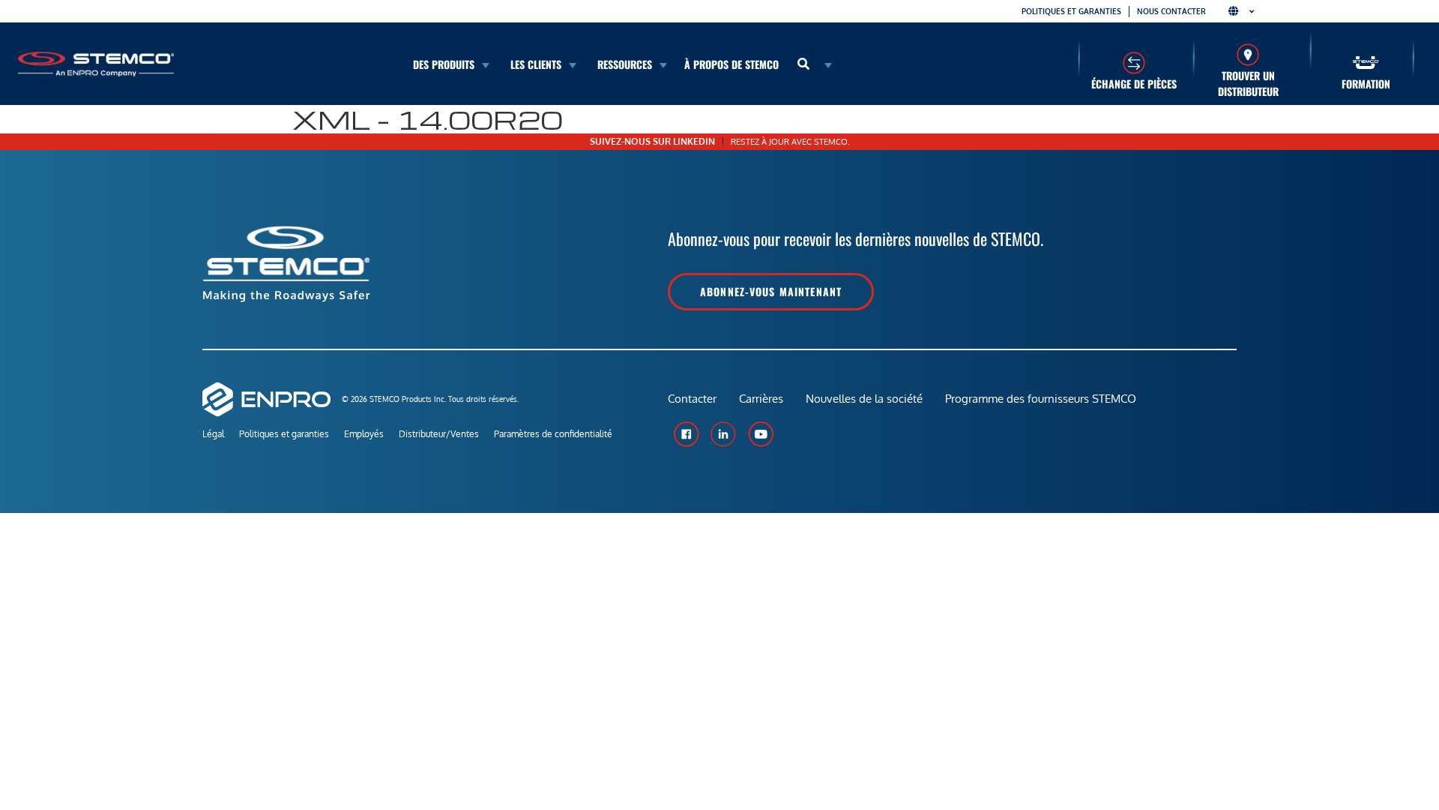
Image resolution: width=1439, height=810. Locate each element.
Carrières (761, 399)
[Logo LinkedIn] (723, 434)
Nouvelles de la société (864, 399)
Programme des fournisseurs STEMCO (1040, 399)
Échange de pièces (1134, 84)
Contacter (692, 399)
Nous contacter (1171, 11)
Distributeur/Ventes (439, 434)
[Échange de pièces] (1133, 63)
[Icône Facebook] (686, 434)
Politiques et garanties (1071, 11)
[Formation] (1366, 63)
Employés (364, 434)
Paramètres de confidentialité (553, 434)
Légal (213, 434)
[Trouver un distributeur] (1248, 54)
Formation (1366, 84)
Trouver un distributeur (1248, 83)
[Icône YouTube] (761, 434)
